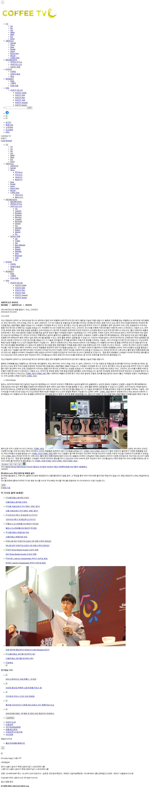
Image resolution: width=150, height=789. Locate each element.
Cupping (18, 219)
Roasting (18, 213)
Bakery (17, 230)
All (16, 209)
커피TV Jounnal (21, 103)
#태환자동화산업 (66, 467)
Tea (16, 226)
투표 (12, 76)
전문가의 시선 (16, 64)
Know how (14, 53)
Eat (11, 37)
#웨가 (56, 467)
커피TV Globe (20, 93)
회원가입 (9, 125)
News (12, 45)
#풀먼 (76, 467)
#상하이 (50, 467)
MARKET (10, 79)
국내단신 (18, 177)
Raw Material (20, 245)
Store (12, 81)
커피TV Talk (20, 100)
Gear (17, 253)
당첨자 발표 (15, 74)
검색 (29, 108)
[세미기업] (5, 488)
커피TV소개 (11, 722)
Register (9, 141)
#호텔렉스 (83, 467)
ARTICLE (10, 41)
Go (11, 26)
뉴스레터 (9, 130)
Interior (17, 232)
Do (11, 28)
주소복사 (5, 464)
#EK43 (8, 467)
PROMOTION (11, 60)
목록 (3, 485)
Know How (14, 188)
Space (12, 51)
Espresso (18, 215)
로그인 (8, 122)
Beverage (18, 221)
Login (3, 141)
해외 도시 (19, 197)
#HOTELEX (22, 467)
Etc (16, 234)
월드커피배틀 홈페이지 (15, 743)
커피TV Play (20, 98)
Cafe (17, 258)
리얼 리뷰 (14, 86)
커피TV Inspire (21, 105)
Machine (18, 228)
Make (12, 32)
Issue (12, 47)
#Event (13, 467)
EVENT (9, 69)
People (12, 49)
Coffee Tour (14, 58)
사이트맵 (9, 734)
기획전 (13, 83)
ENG (8, 132)
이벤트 (13, 72)
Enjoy (12, 39)
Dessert (18, 224)
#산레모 (43, 467)
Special (13, 43)
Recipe (12, 56)
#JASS (29, 467)
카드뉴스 (18, 175)
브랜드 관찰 (15, 67)
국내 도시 (19, 195)
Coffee (17, 241)
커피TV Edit (20, 95)
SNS (7, 88)
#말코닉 (36, 467)
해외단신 (18, 180)
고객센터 (9, 127)
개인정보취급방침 (13, 727)
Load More (10, 718)
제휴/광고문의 (11, 730)
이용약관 (9, 725)
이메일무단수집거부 (14, 732)
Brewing (18, 217)
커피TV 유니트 (16, 90)
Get (11, 30)
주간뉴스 (18, 172)
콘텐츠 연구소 (16, 62)
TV (7, 24)
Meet (12, 34)
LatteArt (18, 211)
